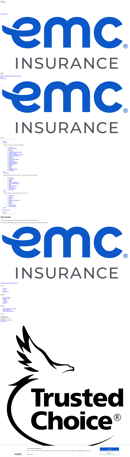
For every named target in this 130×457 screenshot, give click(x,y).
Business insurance (13, 148)
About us (5, 301)
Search (2, 137)
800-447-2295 (4, 78)
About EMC (11, 195)
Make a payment (4, 76)
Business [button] (5, 142)
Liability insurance (13, 153)
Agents (4, 207)
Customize (108, 453)
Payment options (12, 206)
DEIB (10, 201)
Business (5, 288)
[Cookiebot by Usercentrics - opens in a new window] (18, 454)
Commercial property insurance (15, 152)
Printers (10, 165)
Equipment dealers (13, 161)
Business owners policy (14, 155)
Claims (10, 203)
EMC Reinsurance (7, 309)
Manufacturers (12, 164)
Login (2, 77)
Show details (30, 454)
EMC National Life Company (9, 308)
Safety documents (12, 188)
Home (4, 141)
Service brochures (12, 185)
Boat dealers (11, 158)
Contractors (11, 160)
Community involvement (14, 200)
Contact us (19, 76)
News (10, 199)
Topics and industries (13, 182)
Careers (15, 76)
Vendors (10, 181)
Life (4, 171)
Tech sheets (11, 189)
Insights (10, 179)
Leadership (11, 197)
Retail (10, 166)
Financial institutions (13, 163)
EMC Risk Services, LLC (8, 311)
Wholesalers (11, 170)
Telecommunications (13, 169)
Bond (10, 149)
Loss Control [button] (6, 172)
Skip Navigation (4, 14)
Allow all (109, 449)
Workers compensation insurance (16, 154)
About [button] (4, 190)
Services (10, 167)
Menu (2, 73)
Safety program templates (14, 183)
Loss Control (11, 178)
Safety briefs (11, 187)
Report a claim (11, 76)
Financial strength (12, 205)
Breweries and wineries (14, 159)
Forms (10, 184)
